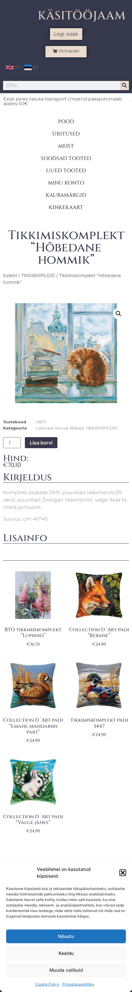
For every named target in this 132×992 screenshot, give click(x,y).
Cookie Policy (47, 984)
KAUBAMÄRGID (66, 195)
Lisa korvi (41, 443)
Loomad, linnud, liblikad (60, 427)
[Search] (124, 85)
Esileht (10, 275)
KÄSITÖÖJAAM (82, 16)
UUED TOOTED (66, 170)
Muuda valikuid (66, 970)
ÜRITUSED (66, 133)
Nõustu (66, 936)
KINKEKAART (66, 207)
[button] (123, 873)
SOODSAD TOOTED (66, 158)
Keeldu (66, 953)
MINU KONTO (66, 182)
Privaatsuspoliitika (78, 984)
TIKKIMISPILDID (38, 275)
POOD (66, 121)
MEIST (66, 146)
